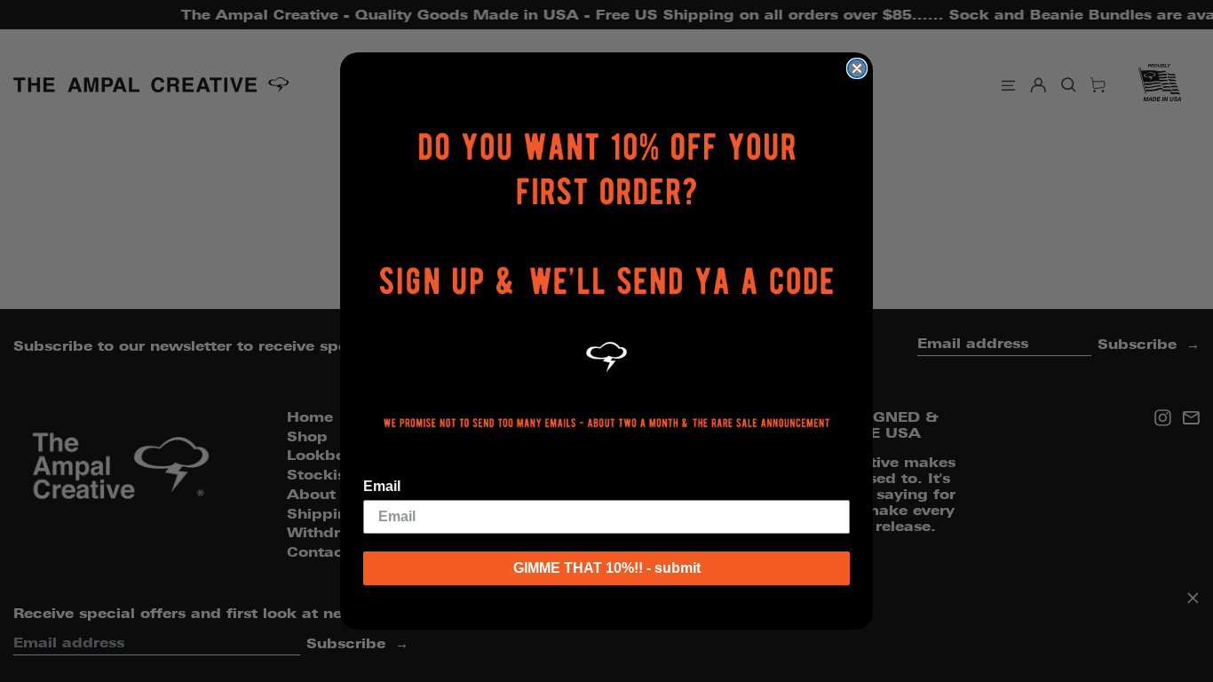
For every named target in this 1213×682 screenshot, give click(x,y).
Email (381, 486)
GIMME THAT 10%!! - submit (607, 567)
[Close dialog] (857, 68)
